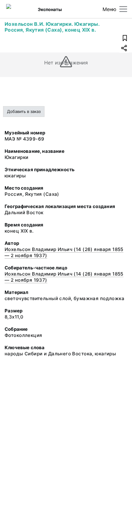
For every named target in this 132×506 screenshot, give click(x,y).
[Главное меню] (123, 9)
